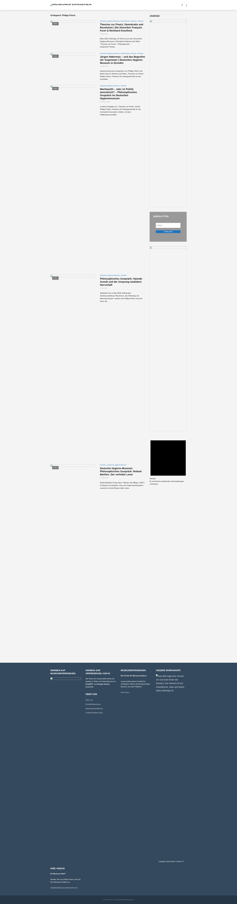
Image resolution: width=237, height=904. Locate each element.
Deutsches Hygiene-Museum (109, 21)
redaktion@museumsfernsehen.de (63, 888)
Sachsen (140, 21)
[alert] (168, 460)
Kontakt (161, 5)
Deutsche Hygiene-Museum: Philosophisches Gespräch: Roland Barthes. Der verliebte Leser (120, 471)
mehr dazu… (126, 692)
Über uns (150, 5)
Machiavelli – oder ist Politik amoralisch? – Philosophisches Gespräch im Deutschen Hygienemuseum (118, 94)
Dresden (133, 21)
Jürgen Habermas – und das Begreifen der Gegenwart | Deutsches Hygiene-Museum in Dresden (122, 59)
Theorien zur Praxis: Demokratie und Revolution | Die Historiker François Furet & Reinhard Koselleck (121, 27)
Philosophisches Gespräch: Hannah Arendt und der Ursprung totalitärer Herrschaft (121, 281)
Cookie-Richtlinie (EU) (94, 713)
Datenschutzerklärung (94, 708)
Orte (115, 5)
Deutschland (125, 21)
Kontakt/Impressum (93, 704)
